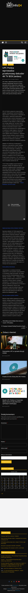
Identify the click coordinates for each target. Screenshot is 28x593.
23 (24, 484)
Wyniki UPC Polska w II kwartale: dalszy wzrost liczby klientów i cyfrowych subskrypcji (12, 401)
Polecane (4, 64)
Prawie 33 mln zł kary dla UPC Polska (13, 376)
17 (2, 484)
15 (20, 482)
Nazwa (3, 441)
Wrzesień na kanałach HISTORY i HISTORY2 (11, 545)
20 (13, 484)
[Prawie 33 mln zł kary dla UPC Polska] (14, 361)
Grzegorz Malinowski (6, 555)
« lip (2, 493)
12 (9, 482)
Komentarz (4, 423)
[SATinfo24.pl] (2, 42)
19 (9, 484)
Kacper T (3, 559)
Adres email (4, 448)
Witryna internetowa (6, 454)
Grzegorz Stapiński (15, 79)
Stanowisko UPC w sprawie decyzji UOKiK (13, 352)
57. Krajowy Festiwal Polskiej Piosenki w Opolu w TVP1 (13, 327)
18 (6, 484)
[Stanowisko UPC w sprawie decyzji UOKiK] (14, 336)
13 (13, 482)
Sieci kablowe (10, 64)
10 (2, 482)
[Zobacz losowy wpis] (25, 42)
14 (17, 482)
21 (17, 484)
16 (24, 482)
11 (6, 482)
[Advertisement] (14, 26)
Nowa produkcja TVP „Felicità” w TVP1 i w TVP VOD (12, 548)
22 (20, 484)
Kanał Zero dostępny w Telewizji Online (13, 568)
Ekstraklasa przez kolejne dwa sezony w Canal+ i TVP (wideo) (13, 322)
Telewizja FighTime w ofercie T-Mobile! (10, 536)
